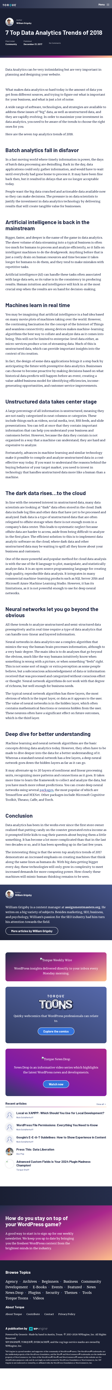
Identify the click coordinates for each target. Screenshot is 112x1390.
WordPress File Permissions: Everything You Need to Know (57, 1125)
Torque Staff (22, 1169)
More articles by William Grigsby (31, 931)
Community (11, 44)
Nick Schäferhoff (24, 1117)
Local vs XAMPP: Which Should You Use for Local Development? (60, 1113)
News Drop (14, 1293)
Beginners (50, 1281)
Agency (11, 1281)
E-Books (40, 1287)
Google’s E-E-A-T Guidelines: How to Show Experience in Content (61, 1137)
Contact (49, 1314)
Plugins (34, 1293)
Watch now (56, 1084)
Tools (87, 1293)
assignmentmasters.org (82, 907)
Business (71, 1281)
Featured (75, 1287)
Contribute (33, 1314)
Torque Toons (16, 1298)
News (91, 1287)
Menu (101, 4)
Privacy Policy (66, 1314)
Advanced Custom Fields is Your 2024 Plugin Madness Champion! (53, 1163)
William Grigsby (23, 23)
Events (57, 1287)
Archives (30, 1281)
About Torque (13, 1314)
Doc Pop (20, 1153)
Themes (70, 1293)
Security (52, 1293)
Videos (38, 1298)
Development (16, 1287)
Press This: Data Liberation (35, 1149)
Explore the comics (56, 1031)
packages (46, 790)
